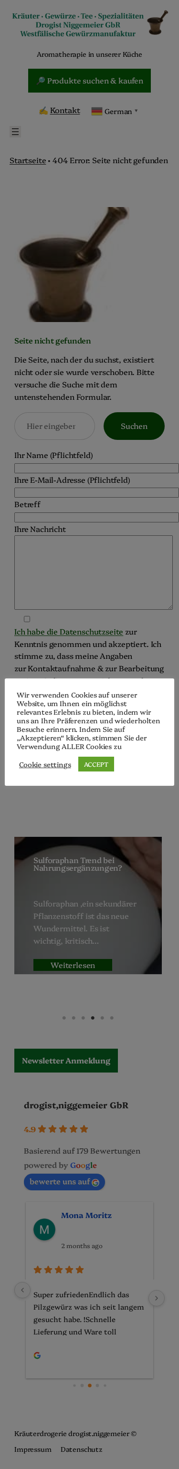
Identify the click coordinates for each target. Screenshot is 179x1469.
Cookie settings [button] (45, 764)
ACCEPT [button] (96, 764)
